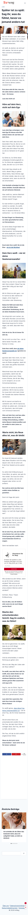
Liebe (3, 6)
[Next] (24, 827)
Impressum (22, 908)
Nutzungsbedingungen (9, 908)
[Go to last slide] (4, 827)
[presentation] (14, 820)
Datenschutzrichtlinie (17, 906)
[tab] (12, 843)
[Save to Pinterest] (16, 754)
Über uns (6, 906)
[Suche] (24, 853)
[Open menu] (25, 3)
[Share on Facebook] (6, 754)
